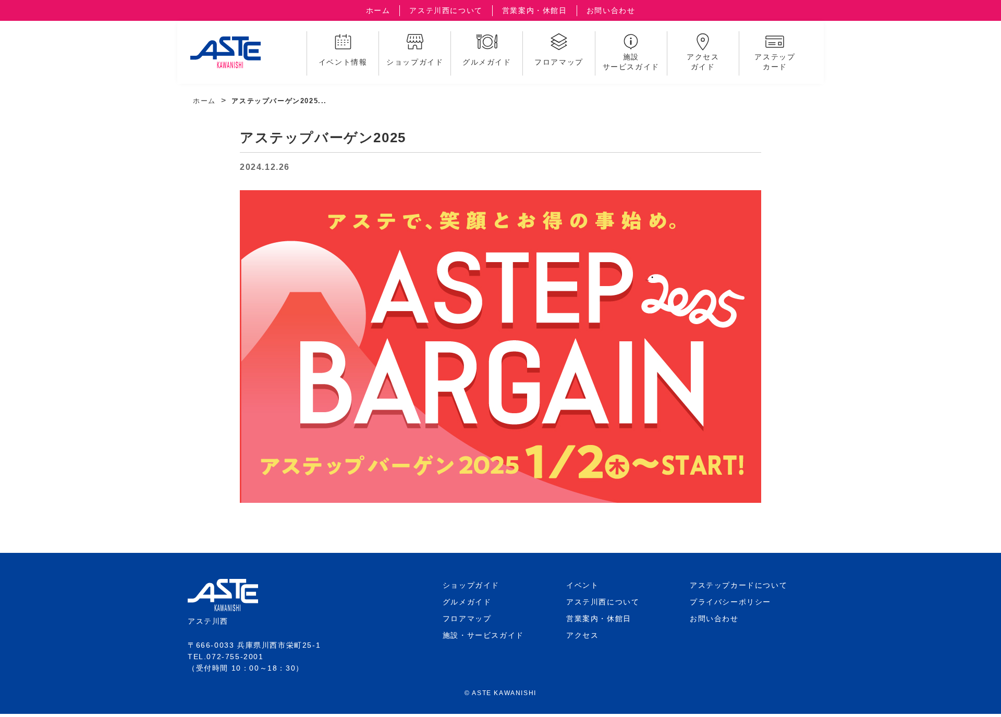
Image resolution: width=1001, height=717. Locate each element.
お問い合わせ (611, 10)
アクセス (582, 635)
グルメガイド (467, 602)
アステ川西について (445, 10)
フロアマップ (467, 618)
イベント (582, 585)
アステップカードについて (738, 585)
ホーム (378, 10)
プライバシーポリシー (730, 602)
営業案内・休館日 (534, 10)
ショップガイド (471, 585)
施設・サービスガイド (483, 635)
